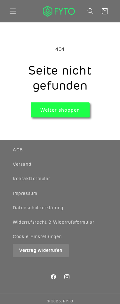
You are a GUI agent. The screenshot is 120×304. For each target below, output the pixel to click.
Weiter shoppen (60, 110)
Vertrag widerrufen (40, 250)
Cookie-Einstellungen (37, 236)
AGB (18, 150)
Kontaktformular (31, 178)
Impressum (25, 193)
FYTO (68, 301)
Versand (22, 164)
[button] (13, 11)
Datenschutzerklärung (38, 208)
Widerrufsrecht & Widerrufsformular (53, 222)
